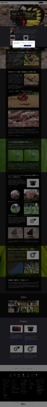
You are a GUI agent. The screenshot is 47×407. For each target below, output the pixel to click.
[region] (24, 44)
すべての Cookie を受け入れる (27, 45)
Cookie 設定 (21, 45)
